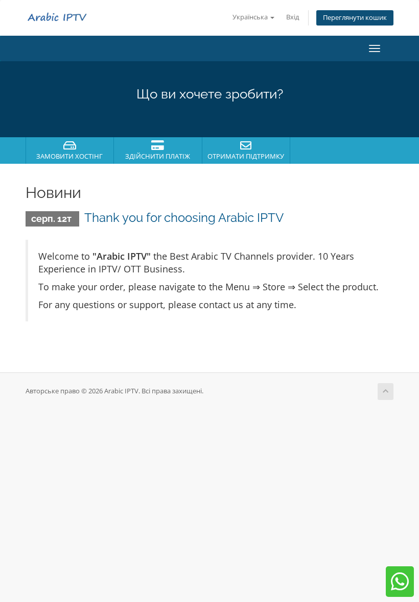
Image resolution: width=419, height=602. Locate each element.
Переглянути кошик (355, 17)
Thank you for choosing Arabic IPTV (184, 217)
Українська (250, 17)
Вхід (292, 17)
